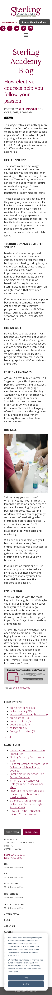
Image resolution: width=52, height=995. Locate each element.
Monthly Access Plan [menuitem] (13, 867)
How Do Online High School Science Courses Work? (25, 812)
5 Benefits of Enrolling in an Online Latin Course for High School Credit (26, 804)
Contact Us (10, 839)
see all (8, 737)
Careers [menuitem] (8, 931)
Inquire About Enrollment (34, 22)
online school (19, 717)
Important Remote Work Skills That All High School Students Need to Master (27, 794)
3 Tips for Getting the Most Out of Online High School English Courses (29, 767)
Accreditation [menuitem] (12, 914)
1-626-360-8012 (9, 22)
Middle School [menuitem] (12, 883)
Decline (26, 984)
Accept (26, 978)
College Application (22, 731)
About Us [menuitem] (9, 926)
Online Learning (21, 711)
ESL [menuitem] (5, 863)
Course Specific (20, 724)
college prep (18, 727)
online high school (22, 707)
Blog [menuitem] (7, 920)
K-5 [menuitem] (5, 873)
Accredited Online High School (29, 714)
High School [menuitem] (11, 893)
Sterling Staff (28, 109)
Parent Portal (12, 832)
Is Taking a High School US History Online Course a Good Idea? (27, 784)
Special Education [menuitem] (14, 904)
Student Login (31, 832)
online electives (21, 687)
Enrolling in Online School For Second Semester (27, 775)
